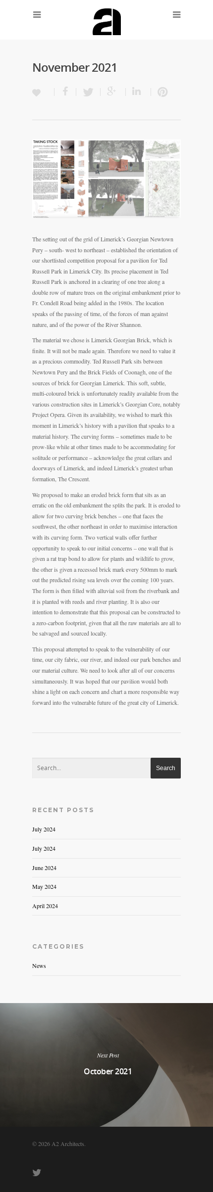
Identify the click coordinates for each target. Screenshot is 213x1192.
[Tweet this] (88, 92)
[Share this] (65, 92)
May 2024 (44, 886)
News (39, 965)
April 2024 (45, 906)
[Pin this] (160, 92)
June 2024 (44, 867)
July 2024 (43, 829)
